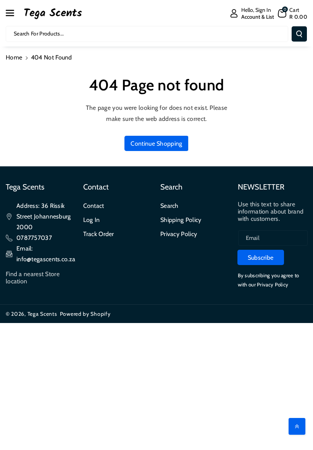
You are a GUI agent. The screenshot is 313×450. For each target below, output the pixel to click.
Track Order (98, 234)
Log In (91, 219)
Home (14, 57)
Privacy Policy (178, 234)
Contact (93, 205)
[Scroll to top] (297, 426)
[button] (14, 13)
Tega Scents (42, 313)
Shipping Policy (181, 219)
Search (169, 205)
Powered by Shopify (85, 313)
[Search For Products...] (299, 34)
